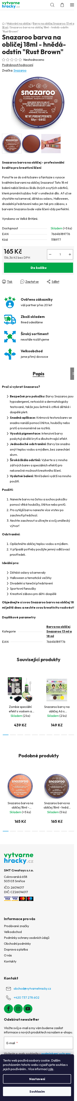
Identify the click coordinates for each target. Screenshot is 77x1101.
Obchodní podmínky (17, 943)
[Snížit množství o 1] (50, 254)
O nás (8, 955)
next (73, 688)
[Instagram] (18, 1008)
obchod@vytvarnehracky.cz (32, 988)
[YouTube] (27, 1008)
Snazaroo (19, 70)
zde (50, 1069)
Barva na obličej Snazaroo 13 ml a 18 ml (59, 631)
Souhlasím (37, 1091)
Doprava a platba (16, 949)
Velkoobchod (13, 932)
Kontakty (10, 961)
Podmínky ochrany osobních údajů (26, 938)
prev (4, 688)
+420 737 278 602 (26, 997)
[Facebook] (8, 1008)
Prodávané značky (16, 926)
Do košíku (39, 268)
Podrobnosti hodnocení (17, 65)
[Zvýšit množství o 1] (70, 254)
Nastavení (37, 1079)
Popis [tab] (38, 374)
